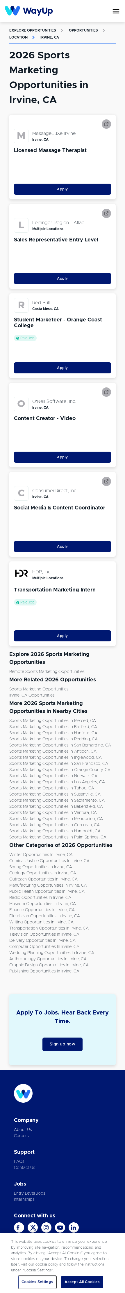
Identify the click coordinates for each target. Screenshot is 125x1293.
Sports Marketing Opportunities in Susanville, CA (55, 794)
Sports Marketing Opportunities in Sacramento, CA (57, 800)
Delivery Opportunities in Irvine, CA (42, 941)
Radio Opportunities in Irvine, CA (40, 898)
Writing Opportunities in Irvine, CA (41, 922)
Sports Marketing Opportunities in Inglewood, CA (55, 758)
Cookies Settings (37, 1282)
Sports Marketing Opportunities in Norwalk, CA (53, 776)
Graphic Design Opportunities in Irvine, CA (49, 965)
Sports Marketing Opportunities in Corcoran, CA (54, 825)
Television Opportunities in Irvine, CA (44, 934)
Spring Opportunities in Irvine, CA (40, 867)
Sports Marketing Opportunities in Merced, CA (52, 721)
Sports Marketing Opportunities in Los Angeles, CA (57, 782)
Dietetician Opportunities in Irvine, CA (44, 916)
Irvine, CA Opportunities (32, 695)
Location (18, 37)
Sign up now (63, 1044)
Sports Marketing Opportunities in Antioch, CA (53, 751)
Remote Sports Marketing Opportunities (47, 672)
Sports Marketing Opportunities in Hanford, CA (53, 733)
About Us (23, 1130)
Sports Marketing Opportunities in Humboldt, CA (55, 831)
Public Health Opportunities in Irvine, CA (47, 892)
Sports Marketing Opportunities (39, 689)
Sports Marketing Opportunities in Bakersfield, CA (56, 807)
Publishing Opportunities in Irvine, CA (44, 971)
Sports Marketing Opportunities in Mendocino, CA (56, 819)
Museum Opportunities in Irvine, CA (42, 904)
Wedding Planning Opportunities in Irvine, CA (51, 953)
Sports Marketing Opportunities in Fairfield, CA (53, 727)
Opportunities (83, 30)
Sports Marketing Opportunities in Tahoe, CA (51, 788)
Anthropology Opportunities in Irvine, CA (48, 959)
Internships (24, 1200)
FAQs (19, 1162)
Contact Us (24, 1168)
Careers (21, 1136)
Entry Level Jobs (29, 1193)
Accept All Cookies (82, 1282)
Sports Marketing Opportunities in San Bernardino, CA (60, 745)
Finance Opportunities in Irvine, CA (42, 910)
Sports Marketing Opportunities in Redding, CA (53, 739)
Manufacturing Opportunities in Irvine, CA (48, 885)
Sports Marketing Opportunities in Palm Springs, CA (57, 837)
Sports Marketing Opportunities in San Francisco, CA (58, 764)
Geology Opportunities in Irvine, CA (42, 873)
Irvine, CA (49, 37)
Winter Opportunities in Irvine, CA (41, 855)
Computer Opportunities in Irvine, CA (44, 947)
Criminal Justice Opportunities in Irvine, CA (49, 861)
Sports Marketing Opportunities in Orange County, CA (59, 770)
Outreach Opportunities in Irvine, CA (43, 879)
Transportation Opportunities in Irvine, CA (49, 928)
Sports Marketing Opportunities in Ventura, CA (53, 813)
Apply (62, 189)
